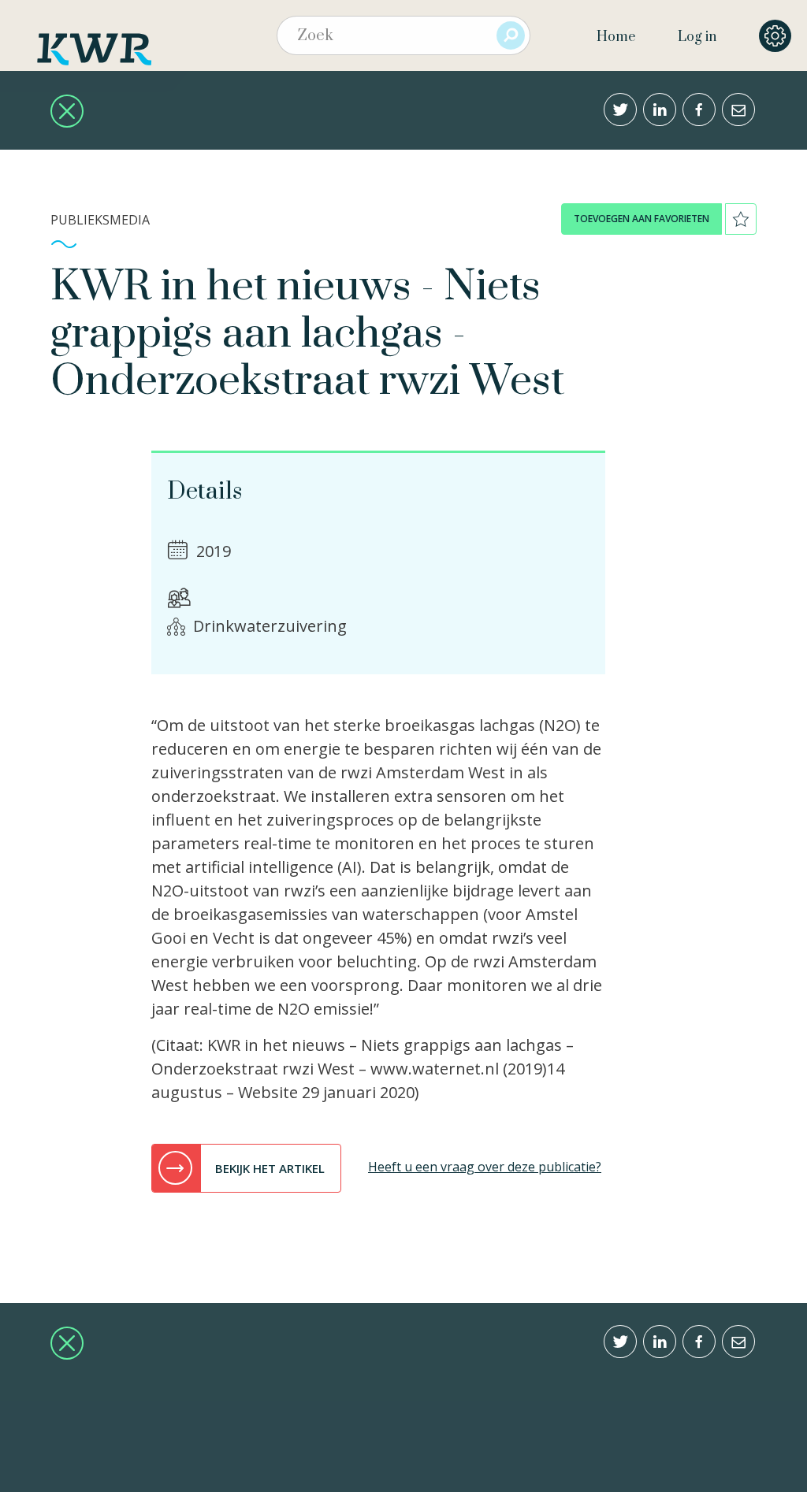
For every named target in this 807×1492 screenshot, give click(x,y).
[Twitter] (620, 109)
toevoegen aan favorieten (641, 218)
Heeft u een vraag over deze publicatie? (484, 1166)
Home (616, 37)
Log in (697, 37)
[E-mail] (738, 109)
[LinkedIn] (659, 109)
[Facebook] (699, 109)
